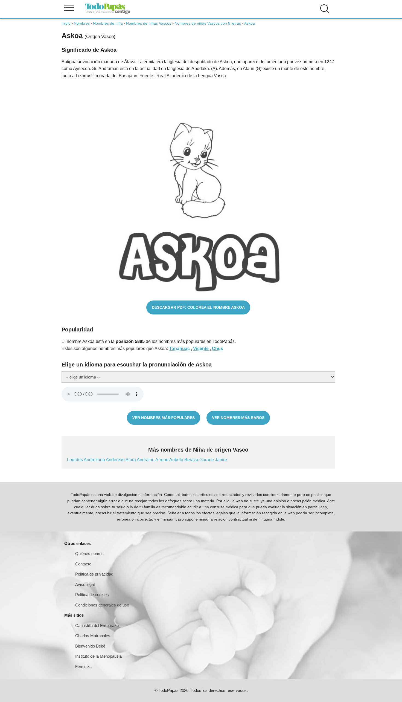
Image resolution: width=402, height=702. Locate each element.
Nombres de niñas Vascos (148, 23)
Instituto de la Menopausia (98, 656)
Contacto (83, 564)
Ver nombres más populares (163, 417)
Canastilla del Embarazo (97, 625)
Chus (217, 348)
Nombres (82, 23)
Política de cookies (92, 594)
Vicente (201, 348)
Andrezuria (95, 459)
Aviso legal (85, 584)
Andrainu (146, 459)
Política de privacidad (94, 574)
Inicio (66, 23)
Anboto (176, 459)
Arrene (162, 459)
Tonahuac (180, 348)
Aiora (131, 459)
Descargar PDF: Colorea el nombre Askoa (198, 307)
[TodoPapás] (107, 13)
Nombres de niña (108, 23)
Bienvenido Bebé (90, 646)
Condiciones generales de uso (102, 605)
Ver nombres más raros (238, 417)
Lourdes (75, 459)
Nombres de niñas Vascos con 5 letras (207, 23)
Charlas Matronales (92, 635)
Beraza (191, 459)
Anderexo (116, 459)
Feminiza (83, 666)
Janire (221, 459)
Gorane (207, 459)
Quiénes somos (89, 553)
